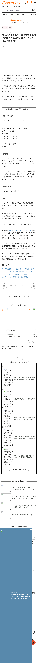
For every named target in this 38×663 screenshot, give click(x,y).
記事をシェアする (19, 296)
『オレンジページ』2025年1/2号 (20, 230)
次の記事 (34, 285)
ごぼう (5, 28)
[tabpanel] (19, 323)
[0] (26, 3)
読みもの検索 (18, 7)
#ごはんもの (30, 15)
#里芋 (2, 15)
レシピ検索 (6, 7)
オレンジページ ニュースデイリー (18, 286)
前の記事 (4, 285)
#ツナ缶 (9, 15)
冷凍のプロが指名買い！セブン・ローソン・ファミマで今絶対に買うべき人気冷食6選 (20, 596)
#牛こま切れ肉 (19, 15)
